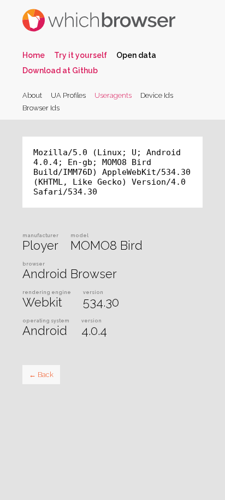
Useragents (113, 95)
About (32, 95)
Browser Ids (41, 108)
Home (33, 55)
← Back (41, 374)
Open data (136, 55)
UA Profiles (68, 95)
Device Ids (156, 95)
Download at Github (60, 70)
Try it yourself (80, 55)
